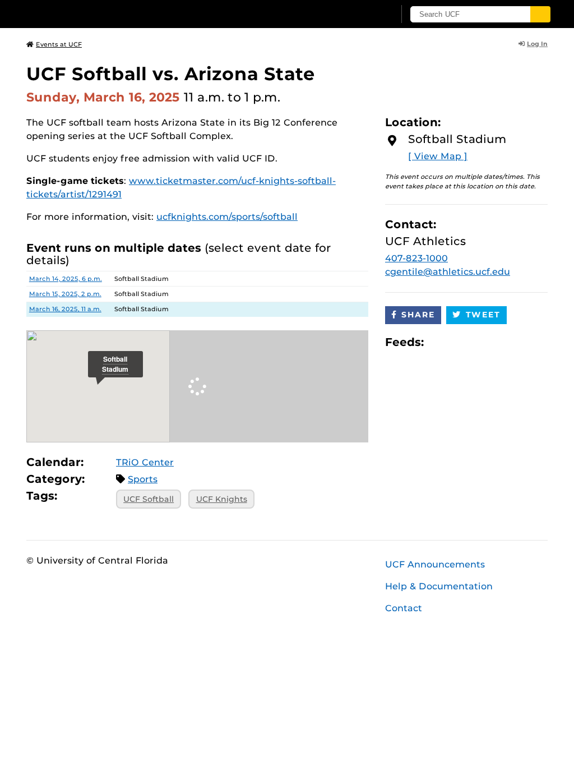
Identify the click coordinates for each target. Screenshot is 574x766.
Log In (537, 44)
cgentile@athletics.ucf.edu (447, 271)
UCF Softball (148, 499)
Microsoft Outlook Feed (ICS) (457, 342)
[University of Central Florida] (106, 13)
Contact (403, 608)
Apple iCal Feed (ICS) (438, 342)
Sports (143, 479)
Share (418, 315)
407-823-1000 (416, 258)
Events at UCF (59, 44)
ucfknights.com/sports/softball (227, 216)
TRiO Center (145, 462)
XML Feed (495, 342)
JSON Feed (514, 342)
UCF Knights (221, 499)
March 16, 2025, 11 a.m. (65, 309)
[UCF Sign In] (358, 14)
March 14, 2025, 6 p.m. (65, 279)
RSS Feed (476, 342)
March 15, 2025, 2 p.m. (65, 294)
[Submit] (540, 14)
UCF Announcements (435, 564)
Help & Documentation (439, 586)
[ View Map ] (437, 156)
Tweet (483, 315)
